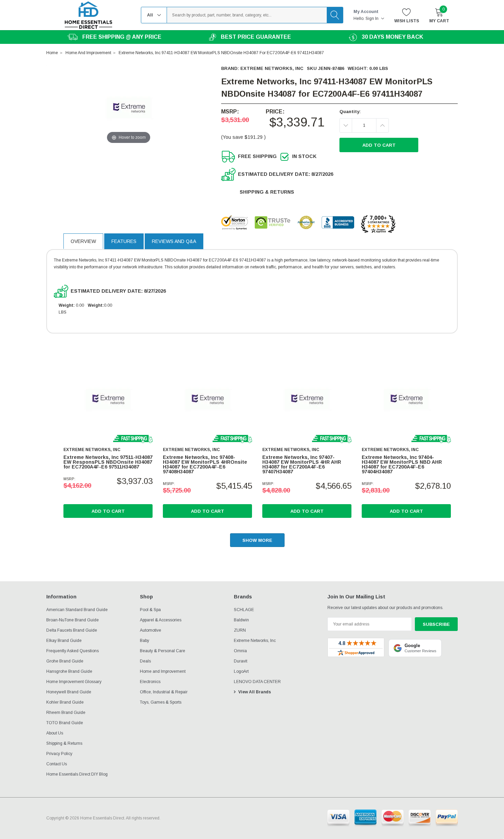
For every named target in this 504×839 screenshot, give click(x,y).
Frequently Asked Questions (72, 650)
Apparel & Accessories (160, 620)
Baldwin (241, 620)
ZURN (240, 630)
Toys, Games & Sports (160, 702)
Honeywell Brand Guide (68, 692)
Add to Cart (108, 511)
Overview (83, 241)
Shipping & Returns (267, 192)
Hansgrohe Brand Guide (69, 671)
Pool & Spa (150, 609)
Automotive (150, 630)
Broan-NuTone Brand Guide (72, 620)
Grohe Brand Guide (64, 661)
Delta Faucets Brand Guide (71, 630)
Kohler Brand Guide (65, 702)
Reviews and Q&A (174, 241)
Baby (144, 640)
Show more (257, 540)
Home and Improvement (162, 671)
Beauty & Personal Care (162, 650)
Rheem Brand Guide (65, 712)
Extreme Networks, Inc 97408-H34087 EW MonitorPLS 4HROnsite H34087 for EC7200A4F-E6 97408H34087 (205, 464)
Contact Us (56, 764)
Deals (145, 661)
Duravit (240, 661)
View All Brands (254, 692)
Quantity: (350, 111)
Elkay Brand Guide (64, 640)
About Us (54, 733)
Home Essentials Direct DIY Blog (77, 774)
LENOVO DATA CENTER (257, 681)
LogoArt (241, 671)
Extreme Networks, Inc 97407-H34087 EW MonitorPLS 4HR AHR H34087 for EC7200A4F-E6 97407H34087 (301, 464)
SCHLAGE (244, 609)
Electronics (150, 681)
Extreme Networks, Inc (271, 68)
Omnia (240, 650)
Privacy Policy (59, 753)
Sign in (372, 18)
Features (123, 241)
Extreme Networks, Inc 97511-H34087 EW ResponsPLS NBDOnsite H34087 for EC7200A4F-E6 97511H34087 (108, 462)
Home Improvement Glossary (73, 681)
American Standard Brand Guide (77, 609)
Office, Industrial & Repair (164, 692)
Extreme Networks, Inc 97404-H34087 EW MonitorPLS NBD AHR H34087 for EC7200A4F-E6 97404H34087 (402, 464)
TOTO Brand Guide (64, 722)
